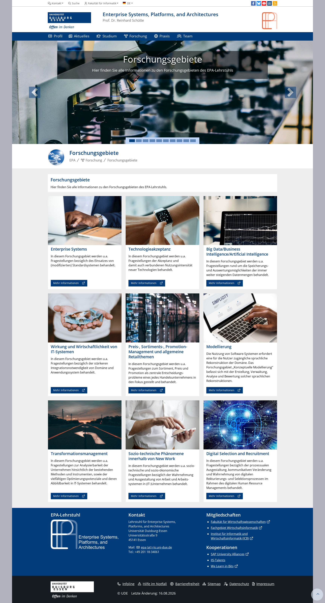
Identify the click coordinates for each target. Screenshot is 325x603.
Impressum (265, 584)
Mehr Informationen (159, 87)
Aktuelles (81, 36)
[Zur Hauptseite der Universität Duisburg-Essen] (69, 20)
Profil (58, 36)
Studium (110, 36)
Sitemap (214, 584)
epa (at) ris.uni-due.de (156, 547)
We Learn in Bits (222, 566)
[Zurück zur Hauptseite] (269, 20)
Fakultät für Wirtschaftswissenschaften (238, 522)
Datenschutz (239, 584)
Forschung (138, 36)
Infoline (128, 584)
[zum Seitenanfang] (317, 595)
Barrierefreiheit (187, 584)
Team (188, 36)
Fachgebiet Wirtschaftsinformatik (234, 528)
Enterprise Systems (156, 59)
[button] (34, 92)
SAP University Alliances (228, 554)
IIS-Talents (218, 560)
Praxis (164, 36)
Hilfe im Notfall (155, 584)
